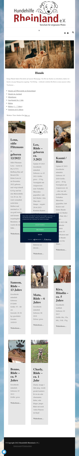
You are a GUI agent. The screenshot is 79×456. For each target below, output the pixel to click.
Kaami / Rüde (61, 160)
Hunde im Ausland (15, 94)
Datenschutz (27, 446)
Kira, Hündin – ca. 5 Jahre (62, 295)
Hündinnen (12, 97)
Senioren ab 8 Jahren (15, 109)
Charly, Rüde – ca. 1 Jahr (38, 374)
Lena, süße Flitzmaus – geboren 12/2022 (16, 148)
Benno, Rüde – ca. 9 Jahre (15, 374)
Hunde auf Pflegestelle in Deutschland (22, 91)
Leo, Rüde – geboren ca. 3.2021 (38, 151)
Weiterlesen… (15, 233)
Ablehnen (40, 230)
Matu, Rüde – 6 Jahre (39, 298)
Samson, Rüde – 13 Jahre (16, 286)
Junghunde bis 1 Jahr (16, 100)
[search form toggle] (73, 32)
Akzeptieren (40, 225)
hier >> (27, 115)
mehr (40, 234)
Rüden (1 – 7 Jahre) (15, 106)
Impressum (18, 446)
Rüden (10, 103)
